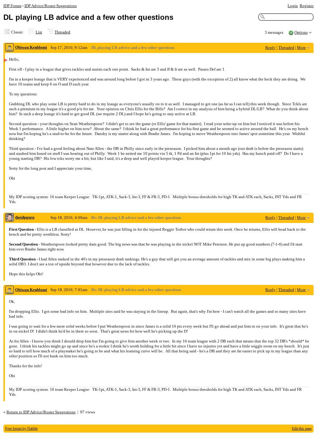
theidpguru (24, 217)
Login (293, 5)
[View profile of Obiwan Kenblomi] (9, 48)
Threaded (62, 32)
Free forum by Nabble (21, 428)
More (301, 47)
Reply (270, 47)
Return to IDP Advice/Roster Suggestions (41, 412)
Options (301, 32)
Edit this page (302, 428)
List (39, 32)
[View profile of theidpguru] (9, 218)
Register (307, 5)
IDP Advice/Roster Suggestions (50, 5)
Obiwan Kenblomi (31, 47)
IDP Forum (12, 5)
